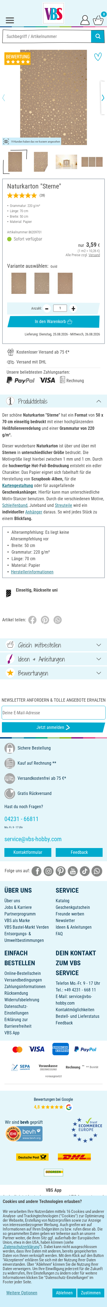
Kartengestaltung (17, 485)
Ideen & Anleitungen (74, 927)
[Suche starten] (98, 36)
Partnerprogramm (20, 914)
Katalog (62, 900)
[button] (8, 97)
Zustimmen (91, 1292)
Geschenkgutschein (73, 907)
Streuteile (63, 505)
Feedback (79, 852)
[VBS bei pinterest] (60, 870)
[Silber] (41, 283)
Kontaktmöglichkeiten (75, 1009)
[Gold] (18, 283)
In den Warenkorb (50, 321)
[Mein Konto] (85, 19)
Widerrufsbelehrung (21, 999)
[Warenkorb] (98, 19)
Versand (94, 255)
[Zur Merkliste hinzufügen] (98, 57)
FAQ (59, 933)
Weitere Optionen (21, 1292)
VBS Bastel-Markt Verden (26, 927)
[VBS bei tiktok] (84, 870)
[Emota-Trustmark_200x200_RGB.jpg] (86, 1130)
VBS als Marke (17, 920)
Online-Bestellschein (22, 973)
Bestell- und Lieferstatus (77, 1016)
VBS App (11, 1032)
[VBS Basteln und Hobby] (53, 13)
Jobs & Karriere (18, 907)
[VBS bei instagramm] (48, 870)
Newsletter (65, 920)
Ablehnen (64, 1292)
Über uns (12, 900)
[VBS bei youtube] (72, 870)
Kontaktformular (27, 852)
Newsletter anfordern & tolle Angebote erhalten (54, 700)
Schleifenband (14, 505)
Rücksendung (16, 993)
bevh (24, 1122)
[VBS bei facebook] (36, 870)
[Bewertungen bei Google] (53, 1103)
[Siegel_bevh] (24, 1133)
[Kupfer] (65, 283)
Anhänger (33, 512)
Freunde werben (70, 914)
